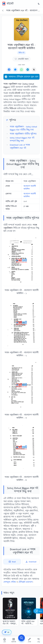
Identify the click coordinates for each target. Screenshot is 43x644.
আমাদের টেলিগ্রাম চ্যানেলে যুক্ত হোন (23, 76)
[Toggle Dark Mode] (39, 3)
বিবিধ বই (21, 53)
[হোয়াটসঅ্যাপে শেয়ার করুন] (21, 69)
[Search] (21, 638)
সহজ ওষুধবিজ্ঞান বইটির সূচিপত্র (23, 133)
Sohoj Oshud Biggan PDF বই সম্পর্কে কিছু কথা (22, 139)
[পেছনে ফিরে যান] (3, 10)
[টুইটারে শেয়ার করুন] (34, 69)
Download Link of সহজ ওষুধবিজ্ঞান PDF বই (20, 146)
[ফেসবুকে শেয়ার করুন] (9, 69)
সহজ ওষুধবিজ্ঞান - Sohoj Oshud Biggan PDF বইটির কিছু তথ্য (23, 128)
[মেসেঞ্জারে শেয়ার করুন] (15, 69)
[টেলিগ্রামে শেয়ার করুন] (27, 69)
